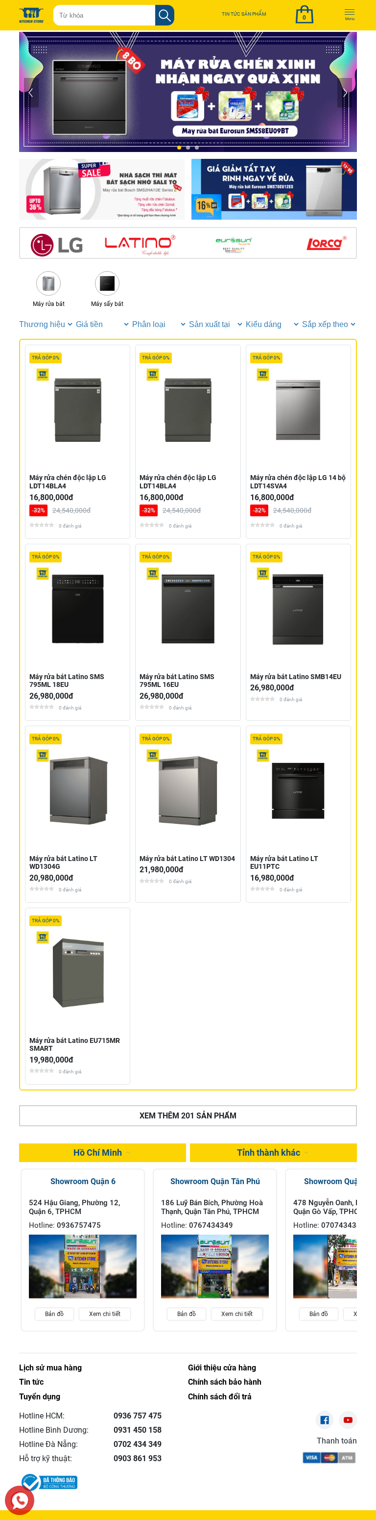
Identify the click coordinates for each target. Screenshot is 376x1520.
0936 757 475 (138, 1415)
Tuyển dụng (39, 1396)
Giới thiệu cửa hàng (222, 1367)
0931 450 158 (138, 1430)
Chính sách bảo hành (224, 1382)
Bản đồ (54, 1314)
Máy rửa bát (49, 304)
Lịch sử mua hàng (50, 1367)
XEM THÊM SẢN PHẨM (188, 1115)
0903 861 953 (138, 1458)
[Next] (344, 92)
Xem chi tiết (104, 1314)
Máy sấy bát (107, 304)
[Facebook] (324, 1420)
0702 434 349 (138, 1444)
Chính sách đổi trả (220, 1396)
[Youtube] (348, 1420)
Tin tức (31, 1382)
